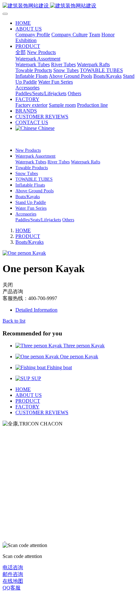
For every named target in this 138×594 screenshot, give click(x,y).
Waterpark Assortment (35, 156)
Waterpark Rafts (85, 162)
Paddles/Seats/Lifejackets (38, 219)
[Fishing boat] (31, 367)
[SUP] (23, 378)
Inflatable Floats (30, 185)
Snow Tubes (26, 173)
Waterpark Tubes (30, 162)
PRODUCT (27, 236)
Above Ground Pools (34, 190)
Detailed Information (36, 310)
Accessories (25, 214)
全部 (20, 52)
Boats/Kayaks (27, 196)
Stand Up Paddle (30, 202)
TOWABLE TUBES (34, 179)
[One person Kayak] (37, 356)
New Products (28, 150)
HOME (23, 23)
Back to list (14, 321)
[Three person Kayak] (39, 345)
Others (68, 219)
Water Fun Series (31, 208)
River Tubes (58, 162)
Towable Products (31, 167)
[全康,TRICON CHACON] (69, 6)
